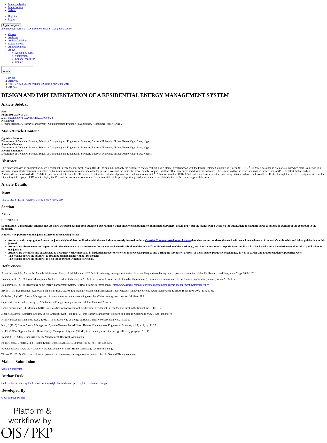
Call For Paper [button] (9, 383)
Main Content (15, 7)
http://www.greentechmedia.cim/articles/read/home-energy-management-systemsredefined (161, 284)
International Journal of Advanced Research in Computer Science (36, 28)
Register (12, 16)
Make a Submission (11, 368)
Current (12, 34)
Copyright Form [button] (54, 383)
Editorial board (16, 43)
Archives (13, 37)
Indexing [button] (22, 383)
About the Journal (24, 52)
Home (11, 77)
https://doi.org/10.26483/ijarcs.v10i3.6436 (30, 117)
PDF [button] (3, 111)
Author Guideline (17, 40)
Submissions (21, 55)
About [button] (11, 49)
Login (11, 19)
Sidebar (12, 10)
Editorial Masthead (25, 58)
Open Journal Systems (13, 397)
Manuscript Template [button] (74, 383)
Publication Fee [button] (36, 383)
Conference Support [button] (97, 383)
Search (6, 71)
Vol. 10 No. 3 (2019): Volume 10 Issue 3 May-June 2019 (38, 83)
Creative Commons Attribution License (168, 240)
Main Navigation (17, 4)
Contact (19, 61)
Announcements (17, 46)
